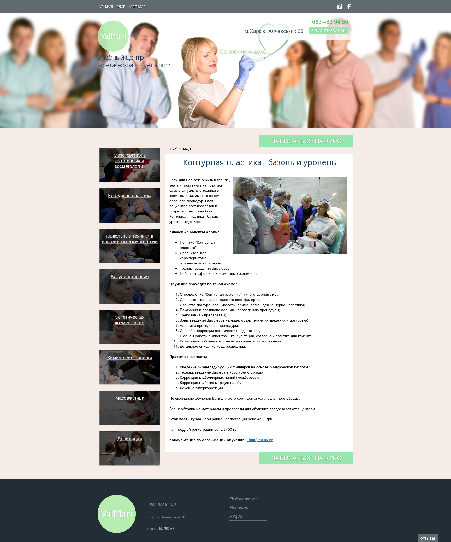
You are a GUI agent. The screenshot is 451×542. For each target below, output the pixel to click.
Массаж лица (129, 398)
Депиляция (129, 438)
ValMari (106, 6)
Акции (236, 516)
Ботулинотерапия (130, 276)
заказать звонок (328, 30)
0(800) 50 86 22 (260, 439)
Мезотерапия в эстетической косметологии (130, 161)
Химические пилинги (129, 357)
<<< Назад (180, 148)
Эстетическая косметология (129, 320)
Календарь (138, 6)
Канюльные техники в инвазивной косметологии (130, 239)
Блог (121, 6)
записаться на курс (306, 140)
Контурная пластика (129, 196)
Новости (239, 507)
